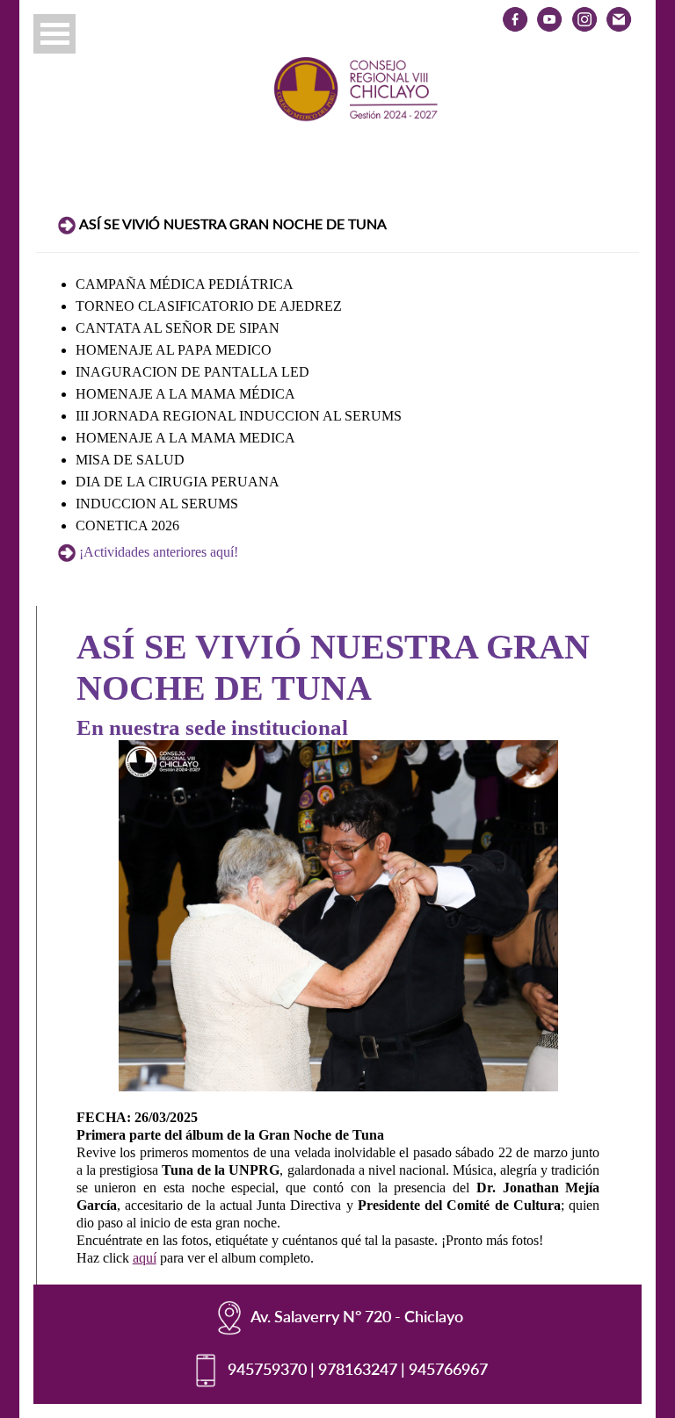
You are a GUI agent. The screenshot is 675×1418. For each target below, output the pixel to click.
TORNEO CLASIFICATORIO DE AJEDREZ (209, 306)
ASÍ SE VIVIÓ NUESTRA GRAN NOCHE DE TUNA (233, 223)
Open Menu (54, 34)
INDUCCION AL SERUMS (157, 503)
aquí (144, 1257)
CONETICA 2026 (127, 525)
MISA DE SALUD (130, 459)
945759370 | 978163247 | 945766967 (358, 1368)
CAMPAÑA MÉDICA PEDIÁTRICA (185, 284)
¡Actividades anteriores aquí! (158, 551)
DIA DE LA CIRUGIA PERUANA (177, 481)
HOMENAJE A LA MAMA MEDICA (185, 437)
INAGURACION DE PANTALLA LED (192, 371)
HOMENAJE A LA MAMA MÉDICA (185, 393)
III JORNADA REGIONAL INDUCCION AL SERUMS (239, 415)
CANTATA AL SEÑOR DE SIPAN (177, 327)
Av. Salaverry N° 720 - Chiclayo (356, 1315)
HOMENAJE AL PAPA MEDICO (174, 349)
